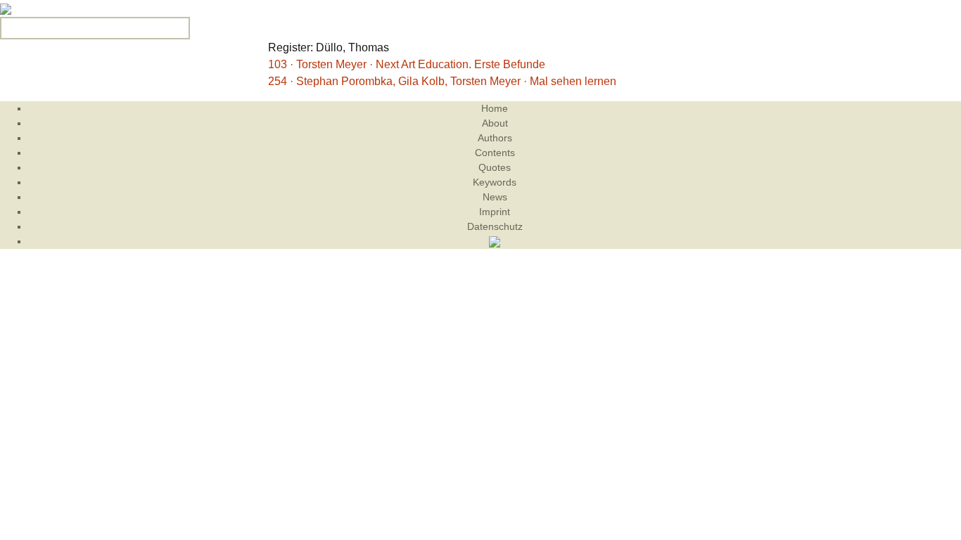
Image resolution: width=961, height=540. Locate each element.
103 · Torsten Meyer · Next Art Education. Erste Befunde (406, 64)
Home (494, 108)
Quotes (494, 167)
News (495, 196)
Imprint (494, 211)
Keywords (494, 182)
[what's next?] (5, 8)
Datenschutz (495, 226)
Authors (495, 137)
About (495, 123)
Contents (495, 152)
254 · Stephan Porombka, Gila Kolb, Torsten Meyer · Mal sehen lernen (442, 81)
